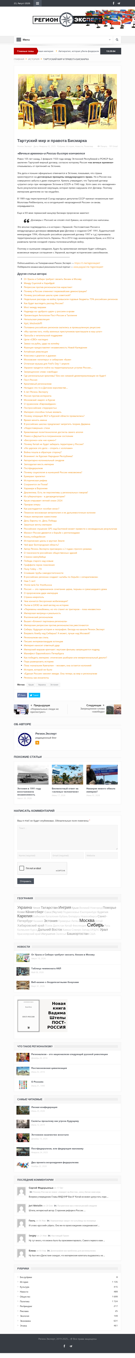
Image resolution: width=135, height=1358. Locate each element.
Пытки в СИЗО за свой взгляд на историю (46, 605)
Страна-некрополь (34, 597)
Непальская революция (37, 319)
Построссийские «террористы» (40, 407)
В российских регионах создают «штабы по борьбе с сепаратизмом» (61, 576)
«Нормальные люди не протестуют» (44, 710)
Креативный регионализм (38, 383)
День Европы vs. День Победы (40, 520)
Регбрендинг (26, 1306)
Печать (103, 146)
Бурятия (102, 912)
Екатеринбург (88, 912)
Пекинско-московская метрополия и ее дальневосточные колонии (59, 512)
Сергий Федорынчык (41, 1187)
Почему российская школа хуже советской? (47, 295)
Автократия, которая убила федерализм (56, 51)
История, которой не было (38, 669)
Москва (86, 920)
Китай (68, 925)
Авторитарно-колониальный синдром (44, 460)
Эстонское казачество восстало (50, 1134)
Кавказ (67, 930)
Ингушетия (48, 934)
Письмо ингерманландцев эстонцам (43, 641)
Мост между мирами (35, 307)
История (70, 146)
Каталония (52, 916)
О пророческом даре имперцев (41, 593)
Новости (79, 146)
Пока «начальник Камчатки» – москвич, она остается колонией (57, 665)
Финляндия (79, 925)
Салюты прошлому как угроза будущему (55, 1120)
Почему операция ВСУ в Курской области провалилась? (54, 415)
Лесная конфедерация (44, 1107)
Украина (42, 685)
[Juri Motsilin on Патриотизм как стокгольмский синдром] (21, 1207)
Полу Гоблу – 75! (33, 568)
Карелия (24, 915)
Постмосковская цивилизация (49, 1068)
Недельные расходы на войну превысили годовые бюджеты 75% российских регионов (71, 299)
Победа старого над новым (38, 560)
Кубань (63, 916)
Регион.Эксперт (24, 146)
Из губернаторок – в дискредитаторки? (44, 496)
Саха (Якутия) (53, 912)
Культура (24, 1286)
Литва (75, 921)
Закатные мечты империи (38, 524)
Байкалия (39, 916)
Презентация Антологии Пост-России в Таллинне (50, 315)
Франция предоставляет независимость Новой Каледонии (55, 347)
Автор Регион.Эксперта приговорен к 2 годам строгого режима (58, 548)
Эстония (54, 685)
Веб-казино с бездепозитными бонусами (55, 982)
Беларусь (74, 916)
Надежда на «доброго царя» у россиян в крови (49, 311)
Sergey (32, 1235)
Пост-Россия (30, 379)
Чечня (36, 908)
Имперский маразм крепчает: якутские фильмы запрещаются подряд (61, 649)
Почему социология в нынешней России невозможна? (53, 472)
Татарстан (49, 907)
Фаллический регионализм (38, 617)
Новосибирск (89, 916)
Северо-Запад (80, 930)
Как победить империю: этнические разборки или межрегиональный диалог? (65, 657)
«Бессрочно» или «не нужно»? (40, 440)
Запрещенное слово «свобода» (41, 371)
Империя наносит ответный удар (42, 645)
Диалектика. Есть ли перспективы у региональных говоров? (56, 492)
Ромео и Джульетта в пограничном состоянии (48, 436)
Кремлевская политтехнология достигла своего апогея (53, 432)
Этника (23, 1325)
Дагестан (58, 925)
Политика (88, 146)
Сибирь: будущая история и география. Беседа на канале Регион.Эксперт (64, 629)
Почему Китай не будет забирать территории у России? (54, 444)
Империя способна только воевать (42, 411)
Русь (107, 925)
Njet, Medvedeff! (33, 323)
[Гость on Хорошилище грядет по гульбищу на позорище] (21, 1222)
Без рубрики (26, 1277)
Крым (31, 685)
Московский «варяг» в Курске (39, 399)
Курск (33, 930)
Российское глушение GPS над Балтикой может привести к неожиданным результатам (70, 528)
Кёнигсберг (35, 911)
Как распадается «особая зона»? (41, 508)
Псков (48, 925)
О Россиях (37, 1081)
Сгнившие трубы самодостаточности (43, 572)
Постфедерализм (33, 468)
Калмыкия (23, 930)
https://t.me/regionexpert (87, 263)
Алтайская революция (36, 351)
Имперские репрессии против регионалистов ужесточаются (56, 625)
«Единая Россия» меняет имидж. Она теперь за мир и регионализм (60, 673)
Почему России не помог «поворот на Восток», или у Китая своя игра (66, 1192)
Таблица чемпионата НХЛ (46, 968)
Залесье (61, 934)
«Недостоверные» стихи (37, 427)
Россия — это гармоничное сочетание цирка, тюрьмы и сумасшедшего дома (65, 589)
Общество (25, 1296)
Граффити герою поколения (39, 564)
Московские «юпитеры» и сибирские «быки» (47, 359)
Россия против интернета (37, 395)
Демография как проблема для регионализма (73, 1250)
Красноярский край (29, 934)
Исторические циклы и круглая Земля (44, 540)
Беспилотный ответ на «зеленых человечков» (65, 790)
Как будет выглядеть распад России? (44, 303)
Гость (32, 1220)
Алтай (99, 921)
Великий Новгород (90, 908)
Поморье (109, 907)
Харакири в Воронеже (36, 488)
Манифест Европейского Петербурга (44, 653)
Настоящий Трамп (60, 1235)
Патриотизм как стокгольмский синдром (77, 1205)
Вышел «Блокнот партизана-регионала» (45, 621)
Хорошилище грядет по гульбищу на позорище (73, 1220)
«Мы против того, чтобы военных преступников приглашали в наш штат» (63, 331)
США (92, 934)
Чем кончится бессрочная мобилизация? (46, 601)
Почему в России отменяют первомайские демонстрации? (55, 291)
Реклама (24, 1311)
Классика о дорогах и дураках (40, 355)
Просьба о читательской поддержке (43, 335)
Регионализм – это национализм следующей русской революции (69, 1054)
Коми (21, 912)
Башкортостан (78, 933)
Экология (24, 1315)
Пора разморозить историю (39, 661)
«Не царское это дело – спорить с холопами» (48, 448)
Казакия (38, 921)
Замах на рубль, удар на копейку (41, 343)
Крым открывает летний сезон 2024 (43, 500)
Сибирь (95, 924)
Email (115, 146)
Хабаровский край (30, 925)
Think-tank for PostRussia (38, 584)
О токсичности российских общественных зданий (50, 552)
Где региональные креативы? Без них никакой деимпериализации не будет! (65, 375)
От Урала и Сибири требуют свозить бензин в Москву (52, 279)
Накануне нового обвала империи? (100, 790)
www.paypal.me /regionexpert (88, 266)
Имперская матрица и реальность (42, 613)
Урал (104, 929)
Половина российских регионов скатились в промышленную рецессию (62, 327)
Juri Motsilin (35, 1205)
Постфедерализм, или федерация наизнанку (57, 1148)
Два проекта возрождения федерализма (55, 1162)
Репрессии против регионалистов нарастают (48, 287)
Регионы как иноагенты (36, 677)
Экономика (25, 1320)
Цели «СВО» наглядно (36, 339)
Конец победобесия (34, 536)
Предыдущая (42, 705)
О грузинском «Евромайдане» (40, 403)
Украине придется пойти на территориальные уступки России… (58, 367)
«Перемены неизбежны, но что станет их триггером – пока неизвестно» (62, 609)
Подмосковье (71, 912)
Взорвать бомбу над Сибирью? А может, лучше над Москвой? (57, 633)
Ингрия (64, 907)
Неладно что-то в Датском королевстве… (46, 387)
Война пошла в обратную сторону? (43, 452)
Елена (32, 1250)
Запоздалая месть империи (39, 464)
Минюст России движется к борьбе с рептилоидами (52, 532)
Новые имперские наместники (40, 516)
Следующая (93, 705)
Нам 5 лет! (29, 581)
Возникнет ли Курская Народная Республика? (48, 456)
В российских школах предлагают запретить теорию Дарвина (57, 424)
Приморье (64, 921)
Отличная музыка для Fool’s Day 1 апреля (46, 363)
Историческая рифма (35, 480)
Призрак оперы (32, 504)
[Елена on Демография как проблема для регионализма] (21, 1252)
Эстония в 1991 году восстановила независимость (29, 791)
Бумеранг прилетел (34, 476)
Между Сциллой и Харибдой (39, 283)
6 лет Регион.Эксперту (36, 391)
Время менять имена (35, 420)
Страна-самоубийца (35, 556)
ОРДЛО (94, 930)
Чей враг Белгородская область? (41, 544)
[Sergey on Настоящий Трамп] (21, 1237)
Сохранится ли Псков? (36, 484)
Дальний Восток (50, 929)
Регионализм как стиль (36, 637)
